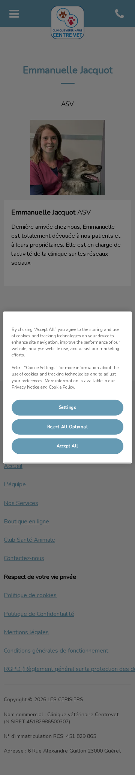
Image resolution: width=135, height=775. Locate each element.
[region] (67, 387)
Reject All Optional (67, 426)
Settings (67, 407)
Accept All (67, 446)
